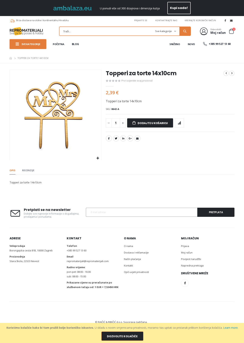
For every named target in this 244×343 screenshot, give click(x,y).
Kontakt (128, 265)
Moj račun (187, 252)
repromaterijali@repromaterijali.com (88, 261)
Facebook (109, 138)
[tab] (12, 170)
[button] (98, 158)
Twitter (116, 138)
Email (137, 138)
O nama (128, 246)
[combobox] (124, 31)
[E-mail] (231, 20)
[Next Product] (231, 73)
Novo (191, 44)
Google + (130, 138)
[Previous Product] (226, 73)
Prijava (185, 246)
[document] (122, 333)
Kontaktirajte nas (166, 20)
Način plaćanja (132, 259)
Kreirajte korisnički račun (200, 20)
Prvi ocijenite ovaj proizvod (136, 80)
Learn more (230, 327)
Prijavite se (140, 20)
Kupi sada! (179, 8)
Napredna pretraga (192, 265)
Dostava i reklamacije (136, 252)
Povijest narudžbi (191, 259)
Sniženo (174, 44)
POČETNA (58, 44)
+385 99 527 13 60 (219, 44)
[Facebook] (225, 20)
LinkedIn (123, 138)
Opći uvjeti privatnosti (136, 272)
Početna (11, 58)
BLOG (75, 44)
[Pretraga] (184, 31)
